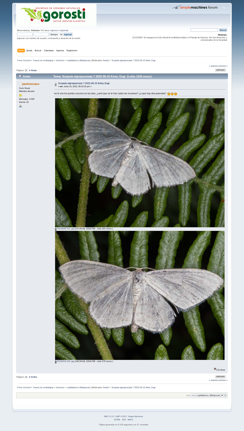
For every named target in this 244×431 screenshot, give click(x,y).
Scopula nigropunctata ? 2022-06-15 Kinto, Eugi (83, 83)
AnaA (105, 60)
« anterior (213, 66)
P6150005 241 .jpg (65, 228)
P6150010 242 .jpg (65, 361)
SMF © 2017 (121, 416)
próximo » (223, 66)
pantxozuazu (30, 83)
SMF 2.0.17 (109, 416)
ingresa (53, 30)
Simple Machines (135, 416)
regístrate (63, 30)
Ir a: (188, 395)
